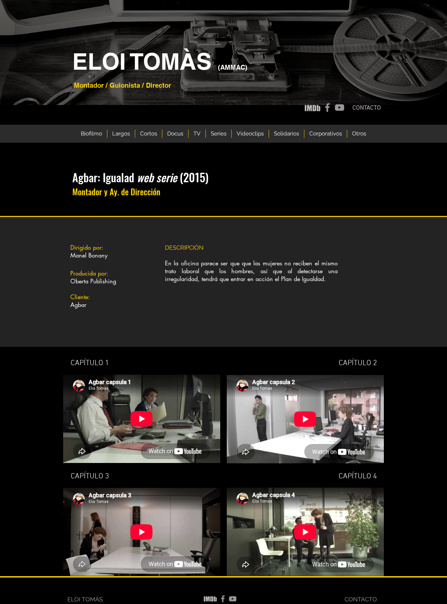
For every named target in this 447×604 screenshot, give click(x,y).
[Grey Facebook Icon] (327, 107)
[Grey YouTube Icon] (339, 107)
